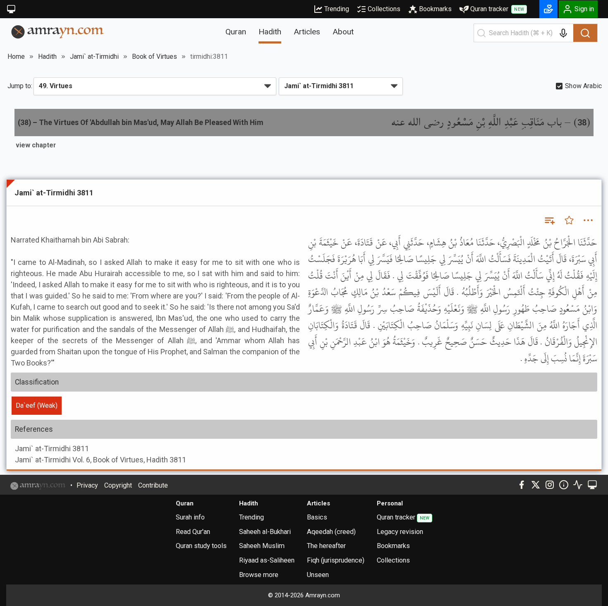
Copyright (118, 485)
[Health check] (578, 485)
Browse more (258, 575)
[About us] (564, 485)
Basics (317, 517)
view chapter (36, 145)
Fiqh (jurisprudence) (335, 560)
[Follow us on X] (536, 485)
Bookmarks (435, 9)
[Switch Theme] (11, 9)
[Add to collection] (549, 220)
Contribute (153, 485)
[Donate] (548, 9)
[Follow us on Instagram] (550, 485)
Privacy (87, 485)
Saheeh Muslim (262, 546)
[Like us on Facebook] (522, 485)
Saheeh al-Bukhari (265, 532)
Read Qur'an (193, 532)
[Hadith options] (588, 220)
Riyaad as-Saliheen (266, 560)
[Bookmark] (569, 220)
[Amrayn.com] (57, 31)
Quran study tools (201, 546)
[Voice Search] (563, 33)
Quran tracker (497, 9)
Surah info (190, 517)
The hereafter (326, 546)
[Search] (585, 33)
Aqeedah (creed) (331, 532)
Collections (384, 9)
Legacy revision (400, 532)
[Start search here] (481, 33)
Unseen (318, 575)
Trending (336, 9)
